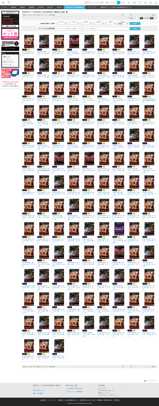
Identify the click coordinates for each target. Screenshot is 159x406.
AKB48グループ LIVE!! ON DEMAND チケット (116, 7)
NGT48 (49, 7)
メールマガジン (102, 388)
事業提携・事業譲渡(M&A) (104, 400)
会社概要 (42, 400)
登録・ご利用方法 (38, 393)
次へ (149, 15)
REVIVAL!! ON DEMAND (74, 7)
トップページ (7, 59)
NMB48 (31, 7)
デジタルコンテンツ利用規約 (74, 391)
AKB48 (13, 7)
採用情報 (116, 400)
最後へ (154, 15)
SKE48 (22, 7)
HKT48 (40, 7)
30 (135, 18)
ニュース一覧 (7, 64)
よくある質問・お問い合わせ (74, 388)
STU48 (59, 7)
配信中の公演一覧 (8, 62)
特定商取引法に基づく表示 (87, 400)
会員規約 (60, 400)
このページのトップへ (152, 380)
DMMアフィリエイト (104, 393)
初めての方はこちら (39, 390)
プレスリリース (51, 400)
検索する (136, 28)
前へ (123, 15)
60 (138, 18)
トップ (4, 7)
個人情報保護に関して (71, 400)
